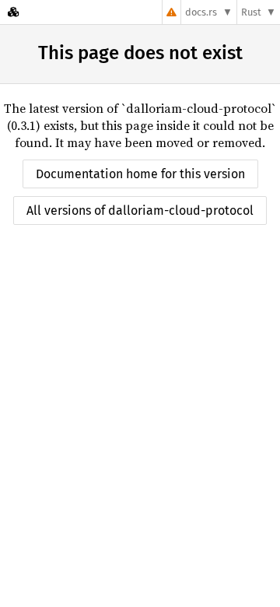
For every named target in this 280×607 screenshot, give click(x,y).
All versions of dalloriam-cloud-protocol (140, 210)
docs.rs (201, 12)
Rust (251, 12)
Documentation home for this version (140, 174)
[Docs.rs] (13, 12)
